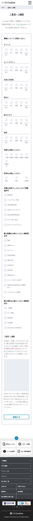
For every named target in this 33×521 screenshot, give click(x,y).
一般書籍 (4, 461)
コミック (4, 476)
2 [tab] (14, 506)
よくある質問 (11, 451)
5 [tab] (21, 506)
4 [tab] (19, 506)
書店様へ (4, 491)
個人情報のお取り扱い (7, 496)
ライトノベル (5, 471)
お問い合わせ (21, 486)
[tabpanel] (10, 503)
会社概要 (20, 491)
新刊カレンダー (10, 444)
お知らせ (4, 486)
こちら (21, 24)
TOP (2, 7)
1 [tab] (12, 506)
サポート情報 (26, 444)
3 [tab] (17, 506)
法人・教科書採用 (26, 451)
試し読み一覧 (5, 481)
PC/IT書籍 (4, 466)
